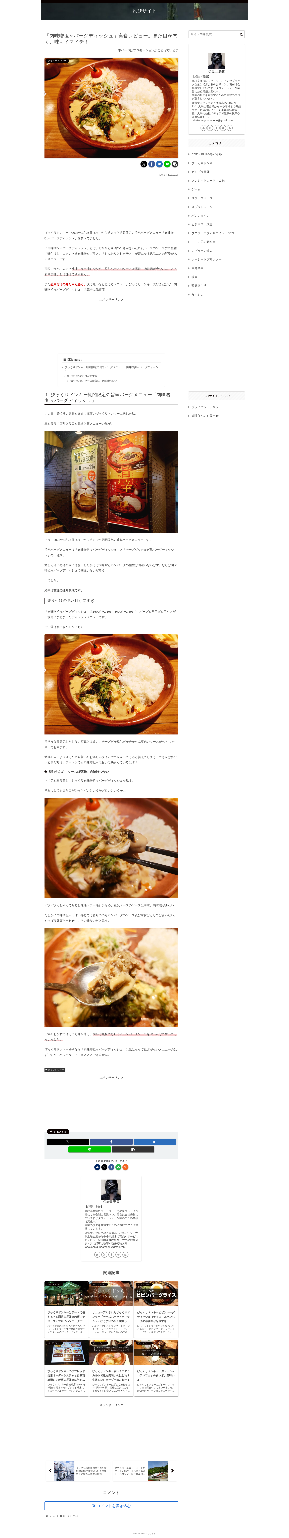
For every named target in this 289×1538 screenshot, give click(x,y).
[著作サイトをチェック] (97, 1167)
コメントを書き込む (114, 1506)
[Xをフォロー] (104, 1167)
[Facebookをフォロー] (111, 1167)
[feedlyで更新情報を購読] (118, 1167)
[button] (175, 164)
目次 (70, 359)
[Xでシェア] (143, 164)
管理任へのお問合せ (205, 415)
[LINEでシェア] (167, 164)
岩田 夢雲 (113, 1201)
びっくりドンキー (56, 1070)
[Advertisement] (111, 202)
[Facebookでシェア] (151, 164)
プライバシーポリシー (206, 407)
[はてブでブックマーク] (159, 164)
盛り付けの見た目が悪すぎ (82, 376)
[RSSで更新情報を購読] (125, 1167)
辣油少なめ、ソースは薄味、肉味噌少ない (93, 381)
